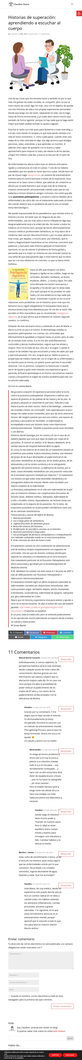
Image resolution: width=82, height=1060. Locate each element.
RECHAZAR (70, 1055)
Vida (35, 34)
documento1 (17, 610)
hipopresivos (34, 175)
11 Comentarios (44, 34)
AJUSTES (20, 1058)
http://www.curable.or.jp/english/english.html (40, 607)
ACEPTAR (55, 1055)
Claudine (14, 34)
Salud (31, 34)
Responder (66, 659)
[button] (79, 13)
